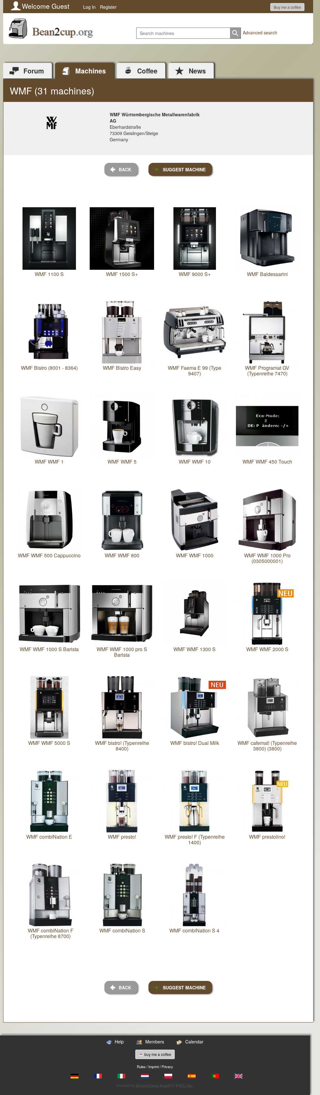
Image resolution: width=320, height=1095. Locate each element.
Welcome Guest (45, 6)
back (125, 169)
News (197, 70)
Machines (90, 70)
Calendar (194, 1041)
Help (119, 1041)
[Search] (235, 33)
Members (154, 1041)
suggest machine (184, 169)
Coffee (147, 70)
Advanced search (260, 32)
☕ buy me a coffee (155, 1054)
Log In (89, 7)
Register (108, 7)
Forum (33, 70)
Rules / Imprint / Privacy (155, 1066)
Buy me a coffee (287, 7)
